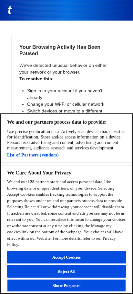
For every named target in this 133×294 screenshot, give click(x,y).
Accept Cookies (66, 257)
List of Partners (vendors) (33, 154)
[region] (66, 203)
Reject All (66, 271)
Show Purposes (66, 285)
